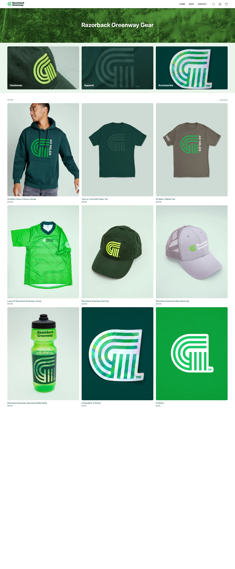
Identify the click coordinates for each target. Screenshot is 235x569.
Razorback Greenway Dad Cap (95, 301)
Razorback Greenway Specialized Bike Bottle (27, 403)
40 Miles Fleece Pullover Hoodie (21, 199)
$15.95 (9, 406)
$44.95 (10, 202)
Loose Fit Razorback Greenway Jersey (24, 301)
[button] (213, 4)
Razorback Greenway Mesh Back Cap (172, 301)
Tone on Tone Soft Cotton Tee (95, 199)
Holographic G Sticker (91, 403)
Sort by (10, 100)
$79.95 (10, 304)
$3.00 (84, 406)
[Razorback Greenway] (15, 4)
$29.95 (84, 202)
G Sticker (160, 403)
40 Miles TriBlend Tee (165, 199)
